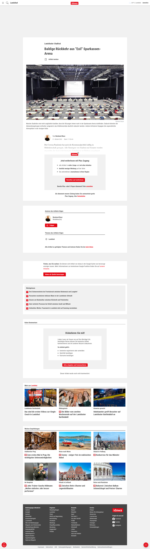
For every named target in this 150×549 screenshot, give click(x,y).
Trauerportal (93, 520)
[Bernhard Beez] (47, 138)
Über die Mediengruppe (32, 523)
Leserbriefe (28, 520)
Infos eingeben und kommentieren (75, 365)
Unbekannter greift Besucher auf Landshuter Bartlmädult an (107, 413)
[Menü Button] (3, 2)
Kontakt (27, 512)
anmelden (89, 186)
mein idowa (89, 247)
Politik (73, 520)
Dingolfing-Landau (55, 525)
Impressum (41, 547)
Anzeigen (92, 523)
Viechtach (52, 520)
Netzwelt (73, 536)
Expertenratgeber (30, 538)
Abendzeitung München (32, 527)
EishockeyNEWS (29, 529)
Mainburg (52, 523)
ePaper (92, 510)
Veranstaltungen (94, 527)
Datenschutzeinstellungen (105, 547)
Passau (52, 531)
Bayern (73, 510)
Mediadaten (76, 547)
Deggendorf (53, 529)
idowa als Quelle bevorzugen (54, 274)
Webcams (92, 525)
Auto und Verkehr (76, 533)
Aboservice (93, 514)
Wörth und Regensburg (56, 516)
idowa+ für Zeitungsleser (97, 512)
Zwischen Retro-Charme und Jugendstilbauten (72, 487)
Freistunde (74, 523)
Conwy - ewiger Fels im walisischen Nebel (75, 456)
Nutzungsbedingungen (65, 547)
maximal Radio (29, 531)
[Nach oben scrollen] (145, 545)
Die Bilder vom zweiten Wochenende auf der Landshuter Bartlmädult (72, 414)
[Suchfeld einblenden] (7, 2)
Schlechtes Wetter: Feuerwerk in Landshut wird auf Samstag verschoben (53, 308)
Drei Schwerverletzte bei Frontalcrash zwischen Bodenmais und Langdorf (53, 292)
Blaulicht (73, 512)
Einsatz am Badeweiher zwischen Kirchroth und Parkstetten (48, 300)
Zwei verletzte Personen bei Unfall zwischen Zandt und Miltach (50, 304)
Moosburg (52, 527)
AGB (55, 547)
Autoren (27, 510)
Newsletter (28, 516)
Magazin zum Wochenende (33, 525)
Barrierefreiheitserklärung (89, 547)
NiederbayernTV (30, 533)
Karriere (27, 514)
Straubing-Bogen (54, 510)
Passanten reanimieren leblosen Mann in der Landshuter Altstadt (50, 296)
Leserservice (93, 516)
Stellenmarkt (93, 518)
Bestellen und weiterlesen (75, 180)
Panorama (74, 531)
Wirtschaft (74, 527)
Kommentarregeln (30, 518)
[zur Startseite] (118, 509)
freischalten (81, 196)
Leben (73, 529)
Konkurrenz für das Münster (107, 455)
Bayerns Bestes (29, 536)
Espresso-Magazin (30, 540)
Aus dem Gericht (76, 518)
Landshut (14, 3)
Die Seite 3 (74, 516)
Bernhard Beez (60, 136)
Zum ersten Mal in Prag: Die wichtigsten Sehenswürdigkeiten (38, 456)
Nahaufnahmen (75, 525)
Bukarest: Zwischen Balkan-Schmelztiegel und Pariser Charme (107, 487)
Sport (72, 514)
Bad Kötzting (53, 518)
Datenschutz (49, 547)
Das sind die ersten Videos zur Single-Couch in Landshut (40, 413)
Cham (51, 514)
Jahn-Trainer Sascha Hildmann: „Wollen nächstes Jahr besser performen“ (39, 488)
